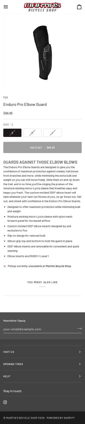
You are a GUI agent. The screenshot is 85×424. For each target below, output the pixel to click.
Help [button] (6, 376)
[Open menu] (9, 7)
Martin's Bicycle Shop (22, 417)
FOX (5, 97)
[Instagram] (5, 402)
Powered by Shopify (61, 417)
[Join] (78, 328)
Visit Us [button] (8, 351)
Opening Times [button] (13, 364)
